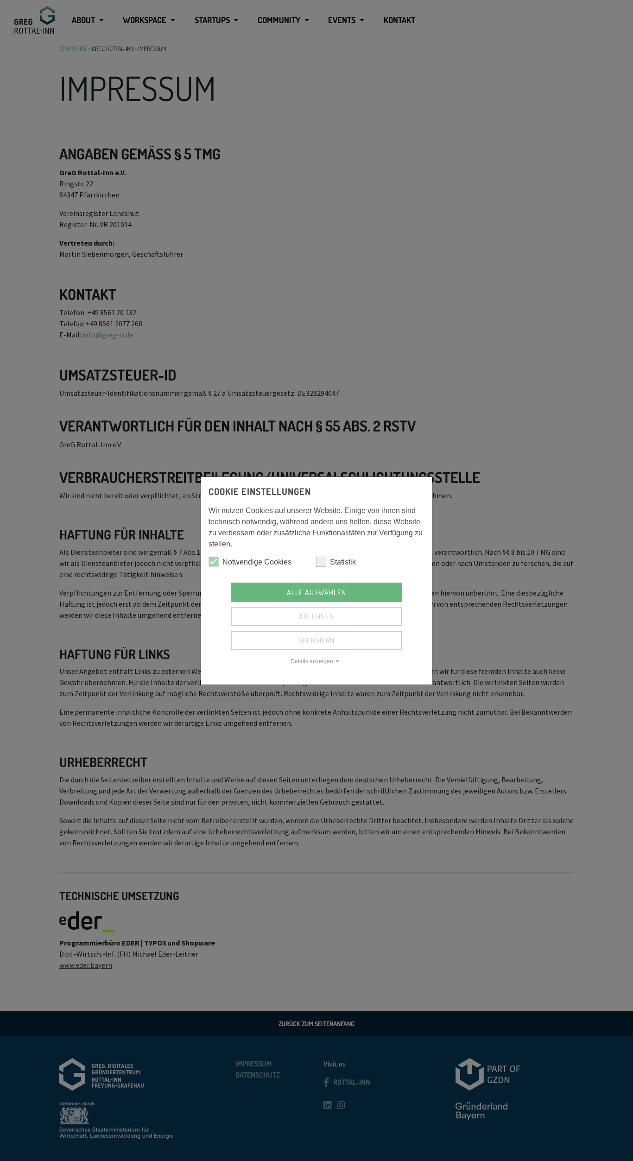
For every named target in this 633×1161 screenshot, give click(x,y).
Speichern (316, 640)
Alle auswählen (316, 592)
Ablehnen (316, 616)
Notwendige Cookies (256, 562)
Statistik (343, 562)
